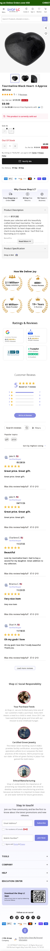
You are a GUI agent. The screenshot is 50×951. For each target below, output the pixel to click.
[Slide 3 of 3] (35, 78)
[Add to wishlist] (46, 33)
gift (6, 439)
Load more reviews (25, 668)
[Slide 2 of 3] (25, 78)
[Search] (45, 19)
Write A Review (25, 415)
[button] (42, 107)
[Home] (15, 10)
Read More (23, 241)
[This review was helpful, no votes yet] (31, 486)
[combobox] (22, 19)
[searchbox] (14, 428)
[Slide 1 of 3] (14, 78)
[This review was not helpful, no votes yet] (36, 486)
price (14, 439)
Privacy (22, 844)
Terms (16, 844)
